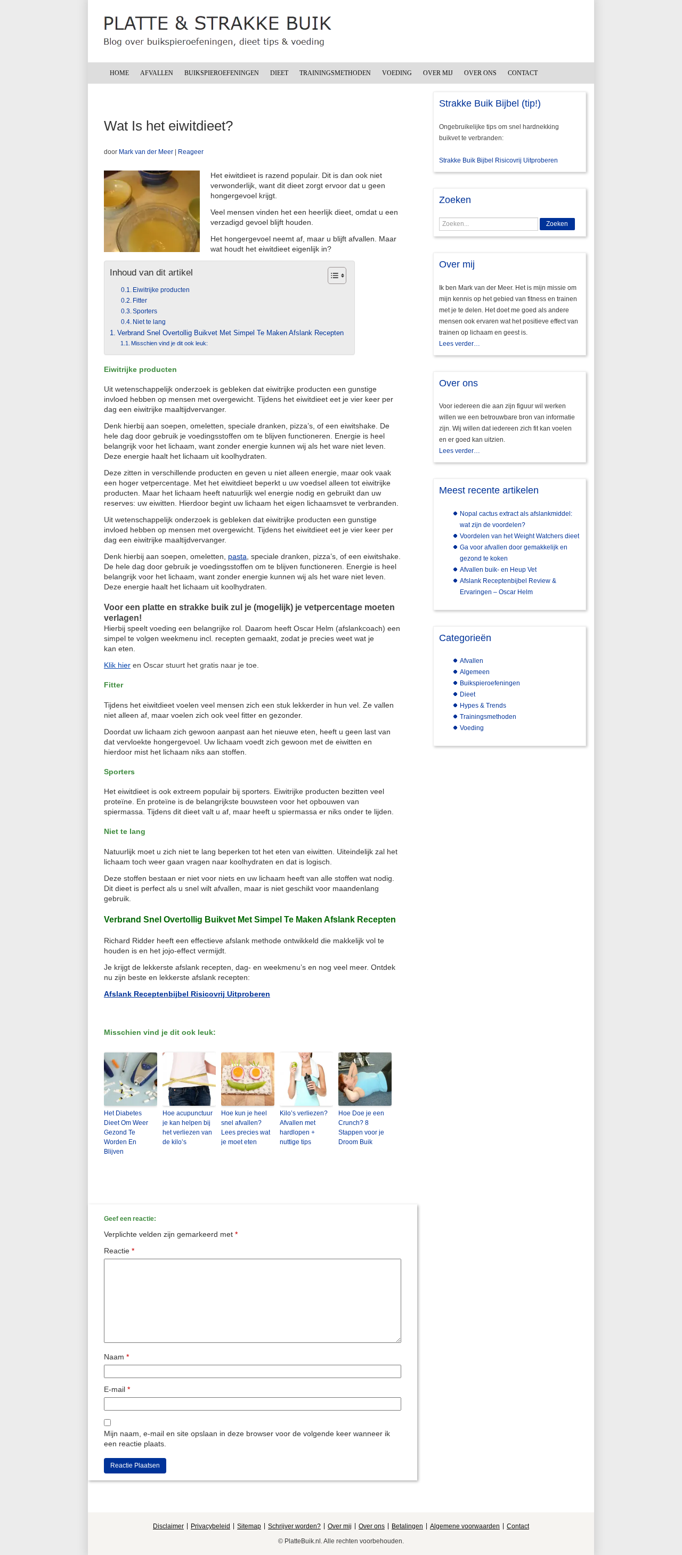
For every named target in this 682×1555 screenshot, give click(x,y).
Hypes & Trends (483, 705)
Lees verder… (459, 343)
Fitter (140, 300)
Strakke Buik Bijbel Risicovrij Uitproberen (498, 160)
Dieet (279, 73)
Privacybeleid (210, 1526)
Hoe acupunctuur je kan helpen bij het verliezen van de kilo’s (188, 1127)
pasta (237, 556)
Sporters (145, 311)
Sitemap (249, 1526)
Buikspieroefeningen (221, 73)
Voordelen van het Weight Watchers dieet (519, 536)
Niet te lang (149, 322)
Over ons (480, 73)
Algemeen (475, 672)
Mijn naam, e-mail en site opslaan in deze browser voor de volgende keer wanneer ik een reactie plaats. (247, 1438)
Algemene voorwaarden (465, 1526)
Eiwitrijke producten (161, 290)
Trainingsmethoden (335, 73)
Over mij (438, 73)
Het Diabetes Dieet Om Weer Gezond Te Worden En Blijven (126, 1132)
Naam (116, 1356)
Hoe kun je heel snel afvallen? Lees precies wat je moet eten (245, 1127)
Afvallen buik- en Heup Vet (498, 569)
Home (119, 73)
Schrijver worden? (294, 1526)
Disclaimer (168, 1526)
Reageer (191, 152)
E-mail (117, 1389)
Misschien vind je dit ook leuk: (169, 343)
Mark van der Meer (146, 152)
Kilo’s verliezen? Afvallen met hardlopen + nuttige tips (304, 1127)
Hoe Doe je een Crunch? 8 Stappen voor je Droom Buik (361, 1127)
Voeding (397, 73)
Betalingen (407, 1526)
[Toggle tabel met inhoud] (332, 275)
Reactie (119, 1250)
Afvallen (156, 73)
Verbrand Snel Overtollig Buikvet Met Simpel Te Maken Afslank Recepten (230, 333)
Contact (523, 73)
